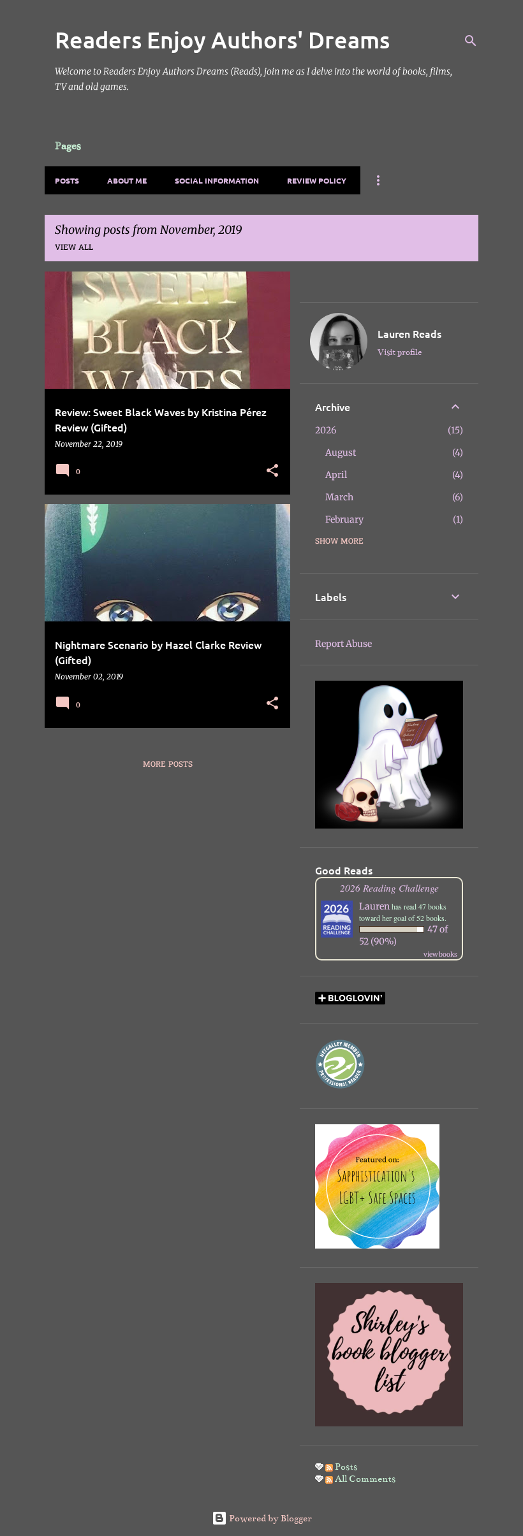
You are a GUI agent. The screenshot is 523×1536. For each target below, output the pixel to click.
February (344, 519)
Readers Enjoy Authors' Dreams (222, 39)
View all (74, 248)
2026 (325, 430)
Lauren (374, 906)
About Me (127, 180)
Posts (67, 180)
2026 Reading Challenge (389, 887)
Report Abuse (343, 643)
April (336, 475)
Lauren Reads (409, 333)
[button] (272, 471)
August (340, 452)
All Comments (364, 1478)
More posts (168, 765)
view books (440, 954)
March (339, 497)
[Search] (470, 40)
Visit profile (400, 352)
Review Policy (316, 180)
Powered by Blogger (269, 1518)
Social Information (217, 180)
